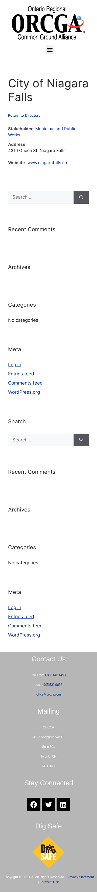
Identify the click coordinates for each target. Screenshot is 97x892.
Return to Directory (24, 115)
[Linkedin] (63, 804)
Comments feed (25, 383)
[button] (50, 49)
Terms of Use (49, 882)
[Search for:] (41, 197)
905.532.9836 (52, 685)
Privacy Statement (80, 877)
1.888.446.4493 (55, 675)
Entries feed (21, 373)
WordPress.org (24, 392)
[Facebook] (33, 804)
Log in (14, 364)
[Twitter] (48, 804)
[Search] (81, 197)
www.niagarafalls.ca (47, 162)
